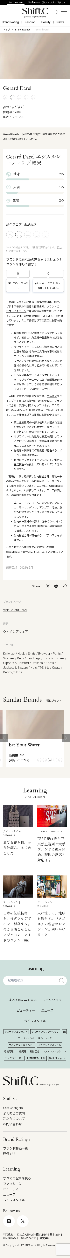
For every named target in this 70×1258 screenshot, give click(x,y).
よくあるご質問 (14, 1113)
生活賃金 (52, 396)
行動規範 (39, 450)
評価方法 (9, 1154)
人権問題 (21, 1051)
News (60, 22)
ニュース (47, 1010)
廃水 (56, 301)
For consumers (16, 2)
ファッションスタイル (49, 1045)
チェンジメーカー (14, 1058)
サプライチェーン (16, 311)
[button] (4, 738)
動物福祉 (34, 1051)
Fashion (30, 22)
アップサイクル (26, 1038)
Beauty (46, 22)
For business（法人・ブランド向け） (47, 2)
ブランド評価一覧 (15, 1148)
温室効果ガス (52, 346)
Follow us (32, 1237)
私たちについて (14, 1119)
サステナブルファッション (45, 1031)
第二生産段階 (21, 422)
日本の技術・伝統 (36, 1058)
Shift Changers (57, 1058)
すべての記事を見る (23, 1000)
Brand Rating (10, 22)
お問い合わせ (12, 1124)
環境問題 (8, 1051)
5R (64, 1031)
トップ (6, 29)
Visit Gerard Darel (15, 610)
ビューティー (26, 1010)
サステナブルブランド (16, 1031)
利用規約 (8, 1234)
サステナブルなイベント (21, 1045)
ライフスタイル (35, 1021)
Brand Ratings (23, 29)
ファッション (52, 1000)
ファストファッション (54, 1051)
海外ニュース (45, 1038)
